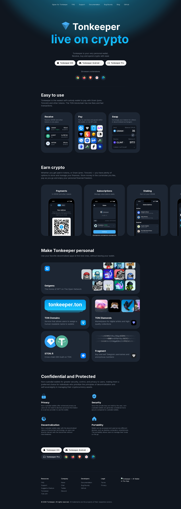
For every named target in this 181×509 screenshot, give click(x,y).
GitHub (126, 4)
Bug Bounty (108, 4)
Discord (64, 491)
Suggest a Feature (47, 488)
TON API (44, 494)
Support (82, 4)
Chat (62, 485)
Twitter (63, 488)
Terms (103, 482)
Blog (118, 4)
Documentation (94, 4)
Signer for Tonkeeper (60, 4)
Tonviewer (45, 491)
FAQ (73, 4)
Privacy (103, 485)
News (63, 482)
